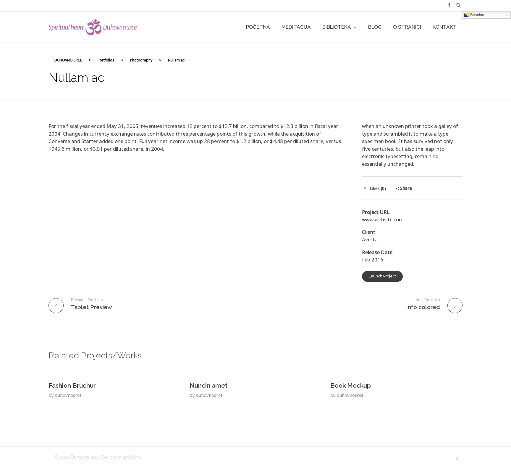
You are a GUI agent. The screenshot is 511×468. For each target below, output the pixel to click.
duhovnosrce (68, 395)
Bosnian (476, 15)
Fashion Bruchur (72, 385)
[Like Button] (365, 188)
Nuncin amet (208, 385)
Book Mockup (350, 385)
